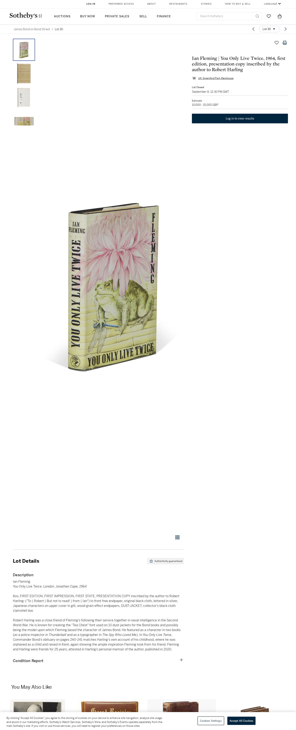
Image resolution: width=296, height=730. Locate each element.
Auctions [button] (62, 16)
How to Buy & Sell (238, 4)
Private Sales (117, 16)
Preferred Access (121, 4)
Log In (90, 4)
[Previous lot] (253, 29)
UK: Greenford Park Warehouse (216, 78)
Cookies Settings (211, 720)
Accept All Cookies (241, 720)
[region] (148, 721)
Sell (143, 16)
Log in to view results (240, 118)
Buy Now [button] (87, 16)
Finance (164, 16)
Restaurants (178, 4)
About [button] (151, 4)
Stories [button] (206, 4)
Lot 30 (59, 29)
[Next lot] (286, 29)
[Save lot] (276, 43)
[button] (114, 284)
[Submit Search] (257, 16)
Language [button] (270, 4)
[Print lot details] (285, 43)
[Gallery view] (177, 537)
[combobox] (229, 16)
